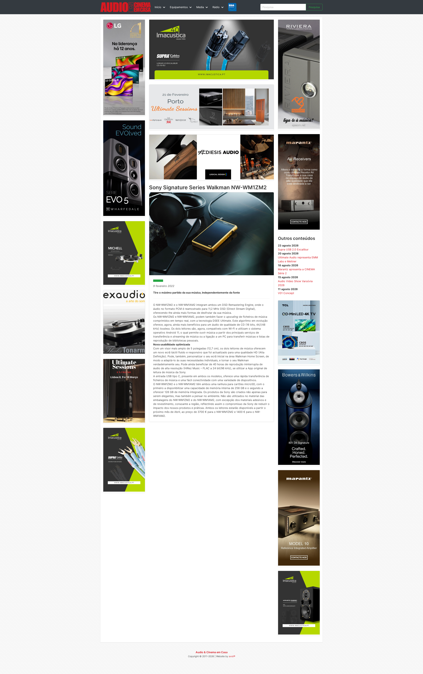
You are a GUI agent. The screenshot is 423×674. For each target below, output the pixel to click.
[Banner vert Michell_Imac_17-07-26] (124, 283)
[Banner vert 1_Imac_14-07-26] (299, 633)
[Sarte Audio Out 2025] (124, 215)
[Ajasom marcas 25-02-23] (299, 128)
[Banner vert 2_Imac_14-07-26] (124, 490)
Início (158, 7)
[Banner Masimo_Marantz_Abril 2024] (299, 228)
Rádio (216, 7)
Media (200, 7)
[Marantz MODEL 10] (299, 564)
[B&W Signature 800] (299, 464)
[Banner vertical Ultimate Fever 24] (124, 421)
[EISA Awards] (232, 7)
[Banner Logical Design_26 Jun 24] (211, 178)
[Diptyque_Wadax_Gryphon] (211, 128)
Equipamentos (179, 7)
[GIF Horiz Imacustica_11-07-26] (211, 78)
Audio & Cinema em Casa (212, 652)
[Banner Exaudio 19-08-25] (124, 352)
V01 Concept (286, 293)
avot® (232, 656)
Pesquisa (314, 7)
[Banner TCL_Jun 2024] (299, 363)
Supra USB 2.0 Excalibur (293, 249)
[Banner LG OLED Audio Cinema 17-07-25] (124, 114)
